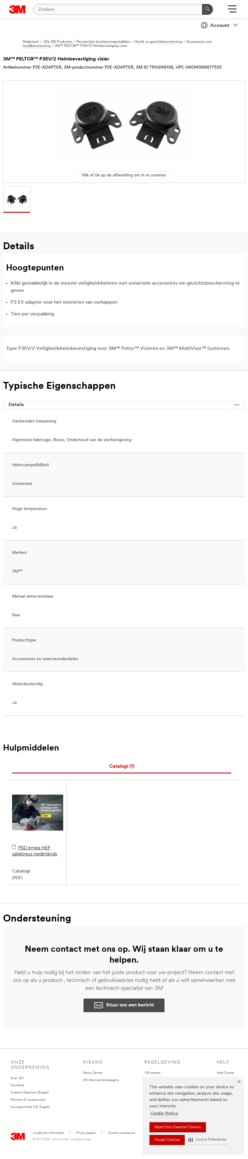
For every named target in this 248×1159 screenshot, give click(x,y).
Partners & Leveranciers (28, 1100)
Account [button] (219, 25)
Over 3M (17, 1078)
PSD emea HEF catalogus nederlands (34, 851)
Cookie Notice (164, 1113)
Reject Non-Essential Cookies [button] (178, 1127)
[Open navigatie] (232, 11)
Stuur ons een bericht (130, 1005)
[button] (207, 1140)
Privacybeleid (85, 1133)
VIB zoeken (152, 1073)
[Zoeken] (207, 9)
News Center (93, 1073)
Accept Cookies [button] (167, 1140)
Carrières (17, 1085)
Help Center (225, 1073)
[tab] (121, 766)
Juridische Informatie (48, 1133)
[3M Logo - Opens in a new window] (17, 9)
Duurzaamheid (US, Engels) (30, 1107)
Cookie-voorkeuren (121, 1133)
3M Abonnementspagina (101, 1080)
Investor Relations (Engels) (30, 1092)
